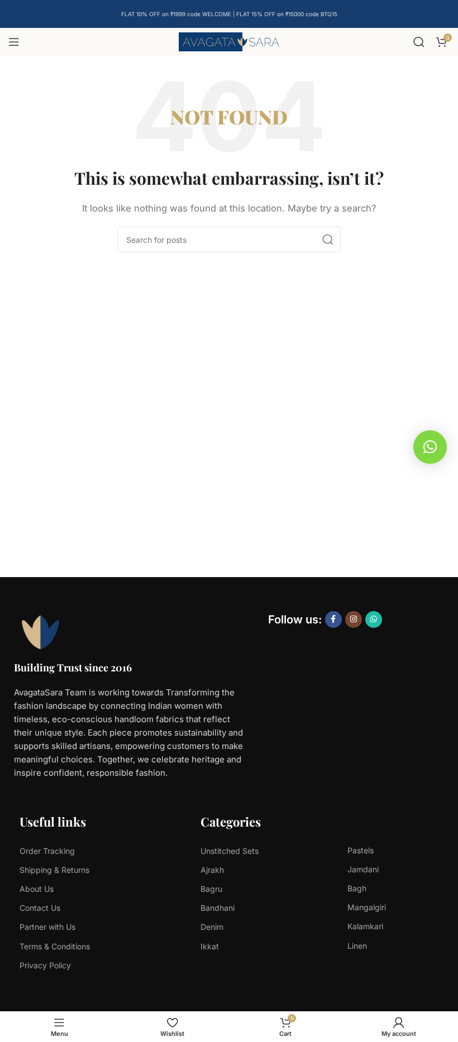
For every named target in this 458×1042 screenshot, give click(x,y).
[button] (430, 447)
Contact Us (40, 908)
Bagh (356, 888)
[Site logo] (229, 41)
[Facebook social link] (333, 619)
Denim (212, 926)
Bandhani (218, 908)
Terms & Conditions (55, 946)
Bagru (211, 889)
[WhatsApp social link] (373, 619)
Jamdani (363, 869)
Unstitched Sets (230, 851)
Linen (357, 945)
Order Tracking (47, 851)
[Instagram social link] (353, 619)
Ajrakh (212, 870)
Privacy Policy (45, 965)
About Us (37, 889)
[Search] (419, 42)
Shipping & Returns (54, 870)
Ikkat (210, 946)
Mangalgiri (366, 907)
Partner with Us (47, 926)
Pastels (360, 850)
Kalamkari (365, 926)
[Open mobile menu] (14, 42)
